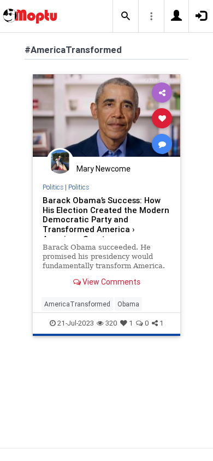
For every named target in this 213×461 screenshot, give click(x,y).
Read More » (106, 117)
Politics (53, 187)
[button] (126, 16)
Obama (128, 304)
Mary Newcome (103, 169)
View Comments (110, 282)
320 (111, 323)
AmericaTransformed (77, 304)
